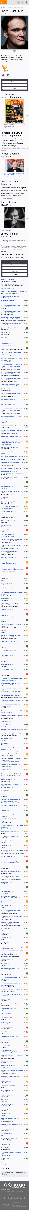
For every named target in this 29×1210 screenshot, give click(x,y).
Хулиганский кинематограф (9, 764)
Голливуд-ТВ (4, 795)
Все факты (3, 150)
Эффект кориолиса (6, 1027)
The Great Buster (5, 288)
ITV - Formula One (6, 887)
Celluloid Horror (5, 669)
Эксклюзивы (4, 332)
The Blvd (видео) (5, 588)
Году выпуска (14, 264)
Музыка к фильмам (6, 520)
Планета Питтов (5, 674)
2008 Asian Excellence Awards (9, 482)
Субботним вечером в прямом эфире (11, 1152)
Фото (14, 88)
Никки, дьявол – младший (8, 831)
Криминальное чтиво (9, 126)
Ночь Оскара (4, 389)
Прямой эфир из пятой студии (9, 436)
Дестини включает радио (8, 968)
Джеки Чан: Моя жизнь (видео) (10, 871)
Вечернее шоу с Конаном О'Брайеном (11, 430)
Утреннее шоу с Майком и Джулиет (11, 545)
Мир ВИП (3, 942)
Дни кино (3, 1099)
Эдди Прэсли (4, 1081)
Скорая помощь (5, 1013)
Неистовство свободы (7, 557)
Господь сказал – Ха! (7, 867)
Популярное (4, 743)
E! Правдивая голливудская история (11, 916)
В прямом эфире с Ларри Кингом (10, 1124)
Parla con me (4, 721)
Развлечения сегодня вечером (9, 1143)
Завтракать (4, 845)
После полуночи (5, 1090)
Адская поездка (5, 451)
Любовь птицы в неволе (8, 1138)
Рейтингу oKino (14, 268)
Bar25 (2, 337)
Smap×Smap (4, 933)
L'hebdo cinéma (5, 609)
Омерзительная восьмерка (8, 296)
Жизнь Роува (4, 841)
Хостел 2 (3, 497)
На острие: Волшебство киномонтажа (11, 688)
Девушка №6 (4, 901)
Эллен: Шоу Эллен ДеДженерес (10, 734)
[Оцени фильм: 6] (10, 124)
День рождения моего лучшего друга (11, 1118)
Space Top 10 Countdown (8, 574)
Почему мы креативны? (7, 284)
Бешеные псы (5, 928)
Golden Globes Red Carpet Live (9, 416)
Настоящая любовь (6, 1041)
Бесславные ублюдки (7, 425)
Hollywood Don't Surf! (7, 404)
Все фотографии (5, 230)
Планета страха (5, 486)
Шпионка (3, 810)
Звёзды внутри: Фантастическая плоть (12, 462)
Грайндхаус (4, 525)
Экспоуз (3, 530)
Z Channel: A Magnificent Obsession (10, 700)
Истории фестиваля (6, 779)
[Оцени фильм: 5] (9, 124)
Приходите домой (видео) (8, 399)
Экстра (3, 1032)
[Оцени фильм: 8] (12, 124)
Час (2, 630)
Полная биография (6, 198)
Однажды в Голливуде (7, 279)
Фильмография (14, 81)
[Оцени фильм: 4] (8, 124)
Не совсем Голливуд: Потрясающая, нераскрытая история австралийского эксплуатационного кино (12, 470)
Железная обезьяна (6, 1050)
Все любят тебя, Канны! (7, 754)
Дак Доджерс (4, 738)
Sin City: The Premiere (7, 650)
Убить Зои (4, 1045)
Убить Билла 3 (5, 1163)
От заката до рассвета (7, 300)
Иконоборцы (4, 620)
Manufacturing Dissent (7, 511)
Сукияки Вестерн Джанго (8, 506)
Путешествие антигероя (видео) (10, 711)
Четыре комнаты (5, 959)
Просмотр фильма (6, 1061)
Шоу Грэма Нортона (6, 516)
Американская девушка (7, 1036)
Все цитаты (3, 251)
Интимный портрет (6, 1065)
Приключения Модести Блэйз (9, 774)
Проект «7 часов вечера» (8, 447)
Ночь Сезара (4, 1147)
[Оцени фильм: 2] (5, 124)
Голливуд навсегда (6, 856)
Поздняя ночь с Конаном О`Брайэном (11, 1055)
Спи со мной (4, 999)
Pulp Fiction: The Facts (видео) (9, 805)
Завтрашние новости (7, 1085)
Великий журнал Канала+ (8, 683)
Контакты (20, 1191)
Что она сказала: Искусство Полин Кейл (12, 291)
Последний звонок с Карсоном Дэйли (11, 784)
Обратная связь (5, 1189)
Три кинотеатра (5, 1133)
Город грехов (4, 583)
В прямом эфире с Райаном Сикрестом (12, 715)
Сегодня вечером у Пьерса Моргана (11, 352)
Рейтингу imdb (14, 271)
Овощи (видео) (5, 1109)
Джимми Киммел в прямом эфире (10, 729)
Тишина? (3, 790)
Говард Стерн (5, 1017)
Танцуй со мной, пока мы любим (10, 989)
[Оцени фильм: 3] (6, 124)
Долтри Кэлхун (5, 598)
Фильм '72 (4, 1158)
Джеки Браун (4, 882)
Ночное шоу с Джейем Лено (9, 1076)
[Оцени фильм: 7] (11, 124)
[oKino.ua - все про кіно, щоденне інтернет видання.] (4, 2)
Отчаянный (4, 963)
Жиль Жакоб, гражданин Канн (10, 384)
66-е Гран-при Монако (7, 477)
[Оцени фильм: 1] (4, 124)
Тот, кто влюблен (6, 1022)
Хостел (3, 578)
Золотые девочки (6, 1129)
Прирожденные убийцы (7, 1004)
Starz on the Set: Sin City (8, 641)
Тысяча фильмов (5, 646)
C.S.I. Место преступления (8, 836)
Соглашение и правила (7, 1191)
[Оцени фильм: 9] (13, 124)
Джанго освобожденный (8, 328)
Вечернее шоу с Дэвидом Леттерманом (12, 1070)
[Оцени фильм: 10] (14, 124)
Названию (14, 274)
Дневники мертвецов (7, 502)
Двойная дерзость (6, 664)
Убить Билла (4, 724)
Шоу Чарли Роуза (6, 1104)
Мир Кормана (5, 348)
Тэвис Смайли (5, 660)
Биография (14, 85)
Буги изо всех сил (6, 891)
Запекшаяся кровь (6, 905)
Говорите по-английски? (8, 821)
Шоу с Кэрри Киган (6, 534)
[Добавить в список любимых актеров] (14, 51)
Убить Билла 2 (5, 655)
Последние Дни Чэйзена (8, 896)
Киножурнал (4, 937)
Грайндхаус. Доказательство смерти (11, 491)
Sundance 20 (4, 769)
